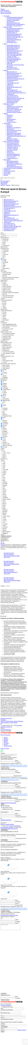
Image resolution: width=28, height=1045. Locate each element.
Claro (3, 468)
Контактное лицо (5, 1013)
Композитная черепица (11, 201)
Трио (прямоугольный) (8, 333)
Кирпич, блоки (8, 27)
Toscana (4, 489)
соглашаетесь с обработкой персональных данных (14, 765)
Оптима (4, 434)
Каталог (3, 185)
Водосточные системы (11, 219)
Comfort (4, 392)
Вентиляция (7, 159)
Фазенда (4, 442)
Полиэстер (5, 330)
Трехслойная (5, 368)
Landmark (5, 408)
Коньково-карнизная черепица (10, 277)
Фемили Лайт (6, 443)
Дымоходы (7, 222)
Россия (4, 304)
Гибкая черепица (6, 272)
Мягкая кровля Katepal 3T (10, 572)
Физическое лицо (7, 807)
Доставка (6, 743)
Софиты (7, 212)
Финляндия (5, 320)
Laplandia (4, 409)
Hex (3, 475)
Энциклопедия (8, 745)
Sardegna (4, 485)
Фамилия (18, 815)
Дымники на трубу (9, 229)
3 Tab (3, 451)
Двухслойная (5, 365)
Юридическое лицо (8, 809)
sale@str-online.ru (5, 722)
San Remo (5, 483)
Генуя (4, 500)
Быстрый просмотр (9, 553)
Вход (2, 11)
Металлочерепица (9, 202)
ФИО (17, 919)
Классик (4, 430)
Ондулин (7, 209)
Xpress (4, 493)
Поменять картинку (6, 820)
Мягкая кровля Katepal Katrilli (11, 555)
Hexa (3, 477)
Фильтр (3, 543)
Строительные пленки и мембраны (13, 168)
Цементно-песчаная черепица (12, 206)
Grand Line (5, 240)
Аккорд (4, 496)
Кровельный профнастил (11, 203)
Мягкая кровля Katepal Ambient (12, 580)
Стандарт (4, 524)
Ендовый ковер (6, 274)
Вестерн (4, 425)
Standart (4, 376)
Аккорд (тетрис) (6, 336)
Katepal (4, 259)
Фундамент (7, 16)
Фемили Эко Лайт (7, 445)
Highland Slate (6, 400)
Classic (4, 391)
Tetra (3, 488)
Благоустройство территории (11, 141)
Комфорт (4, 372)
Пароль (17, 801)
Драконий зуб (6, 339)
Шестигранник (6, 531)
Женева (4, 456)
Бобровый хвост (6, 338)
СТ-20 (4, 439)
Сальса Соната (6, 452)
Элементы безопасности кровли (13, 220)
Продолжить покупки (12, 915)
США (4, 306)
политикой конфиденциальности (18, 766)
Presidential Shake (7, 416)
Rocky (4, 417)
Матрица (4, 511)
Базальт (4, 357)
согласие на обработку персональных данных (11, 826)
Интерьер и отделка (9, 103)
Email (17, 923)
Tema (3, 486)
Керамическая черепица (11, 215)
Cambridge (5, 388)
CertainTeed (5, 251)
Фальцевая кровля (9, 205)
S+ (3, 374)
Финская (4, 447)
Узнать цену (7, 557)
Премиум (4, 436)
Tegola (4, 265)
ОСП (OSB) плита (9, 223)
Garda (4, 474)
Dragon (4, 472)
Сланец (4, 362)
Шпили (6, 216)
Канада (4, 303)
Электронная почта (21, 787)
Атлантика (5, 423)
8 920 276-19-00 (5, 10)
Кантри (4, 428)
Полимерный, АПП (7, 329)
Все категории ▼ (5, 181)
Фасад (5, 43)
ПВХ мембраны (9, 217)
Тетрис (4, 525)
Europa (4, 395)
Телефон (18, 762)
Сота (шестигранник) (8, 335)
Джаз (3, 426)
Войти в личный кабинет (7, 824)
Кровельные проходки (10, 227)
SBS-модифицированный (9, 324)
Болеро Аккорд (6, 499)
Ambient (4, 383)
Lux (3, 411)
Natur (3, 480)
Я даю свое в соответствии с (11, 827)
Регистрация (7, 11)
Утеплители (7, 169)
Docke (4, 244)
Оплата (6, 744)
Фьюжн (4, 528)
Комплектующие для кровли (12, 226)
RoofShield (5, 262)
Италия (4, 301)
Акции (5, 737)
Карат (4, 457)
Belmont (4, 385)
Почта (17, 903)
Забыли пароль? (5, 803)
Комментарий (18, 775)
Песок (4, 359)
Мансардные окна (9, 224)
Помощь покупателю (6, 718)
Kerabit (4, 260)
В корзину (3, 915)
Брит (3, 266)
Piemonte (4, 482)
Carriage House (6, 389)
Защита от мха (6, 289)
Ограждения (7, 123)
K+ (3, 403)
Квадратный (5, 350)
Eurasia (4, 394)
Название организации (7, 1009)
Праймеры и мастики (9, 171)
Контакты (3, 719)
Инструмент (7, 173)
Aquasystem (5, 239)
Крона (4, 508)
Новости (6, 739)
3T (3, 371)
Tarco (3, 263)
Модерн (4, 513)
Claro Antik (5, 469)
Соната (4, 520)
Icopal (4, 242)
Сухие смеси (7, 172)
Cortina (4, 471)
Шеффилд (5, 533)
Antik (3, 463)
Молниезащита (9, 230)
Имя (17, 760)
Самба (4, 517)
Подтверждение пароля (7, 1019)
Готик (4, 454)
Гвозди (4, 283)
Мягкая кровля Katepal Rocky (11, 564)
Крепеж (6, 175)
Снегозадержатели (10, 210)
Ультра (4, 440)
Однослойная (6, 366)
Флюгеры (7, 213)
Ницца (4, 514)
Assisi (3, 465)
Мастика (4, 275)
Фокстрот (5, 527)
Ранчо (4, 437)
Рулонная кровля (9, 208)
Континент (5, 433)
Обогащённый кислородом (9, 325)
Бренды (3, 9)
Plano (3, 412)
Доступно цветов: (9, 554)
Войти (9, 1005)
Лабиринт (5, 510)
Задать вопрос (13, 722)
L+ (3, 406)
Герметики (5, 284)
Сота (3, 522)
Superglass (5, 377)
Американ (5, 497)
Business (4, 386)
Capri (3, 466)
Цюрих (4, 530)
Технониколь (5, 245)
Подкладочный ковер (8, 279)
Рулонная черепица (7, 297)
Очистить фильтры (6, 729)
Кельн (4, 506)
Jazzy (3, 402)
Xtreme (4, 494)
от (1, 234)
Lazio (3, 479)
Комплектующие (6, 291)
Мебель (6, 113)
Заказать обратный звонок (16, 721)
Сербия (4, 307)
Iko (3, 257)
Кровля (6, 70)
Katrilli (4, 405)
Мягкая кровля (9, 199)
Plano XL (4, 414)
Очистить (3, 544)
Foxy (3, 397)
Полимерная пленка (7, 360)
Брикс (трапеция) (7, 347)
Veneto (4, 491)
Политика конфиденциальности (11, 726)
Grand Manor (5, 399)
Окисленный (5, 327)
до (1, 236)
